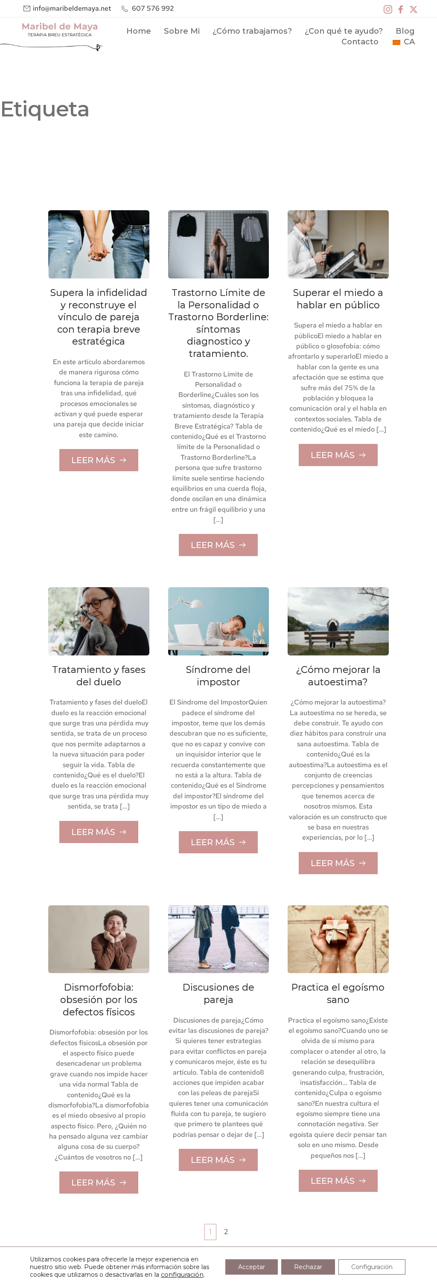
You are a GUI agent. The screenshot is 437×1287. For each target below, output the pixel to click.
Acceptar (251, 1267)
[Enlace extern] (51, 37)
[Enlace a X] (413, 8)
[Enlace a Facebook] (400, 8)
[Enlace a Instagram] (388, 8)
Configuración (372, 1267)
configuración (182, 1274)
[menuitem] (138, 31)
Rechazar (308, 1267)
